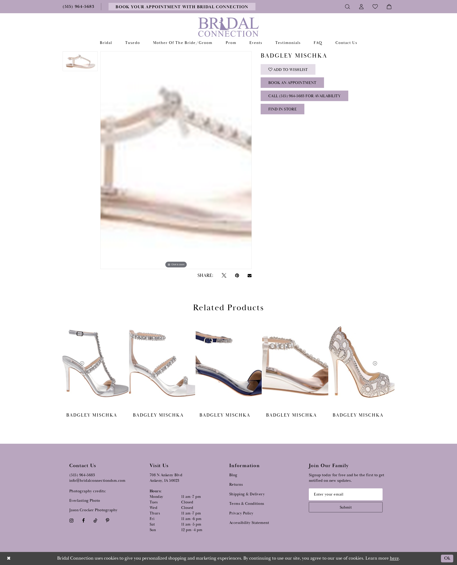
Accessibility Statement (249, 522)
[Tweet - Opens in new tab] (224, 275)
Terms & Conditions (246, 503)
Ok (447, 558)
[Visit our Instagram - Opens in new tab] (71, 521)
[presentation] (95, 363)
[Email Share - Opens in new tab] (249, 275)
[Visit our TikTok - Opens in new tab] (95, 521)
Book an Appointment (292, 82)
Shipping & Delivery (247, 494)
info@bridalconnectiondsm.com (97, 480)
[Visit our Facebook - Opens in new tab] (83, 521)
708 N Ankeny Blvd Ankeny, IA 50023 (166, 477)
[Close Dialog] (9, 558)
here (394, 558)
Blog (233, 475)
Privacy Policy (241, 513)
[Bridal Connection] (228, 27)
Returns (236, 484)
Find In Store (282, 109)
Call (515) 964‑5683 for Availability (304, 96)
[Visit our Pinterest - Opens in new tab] (107, 521)
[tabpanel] (80, 62)
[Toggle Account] (361, 6)
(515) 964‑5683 (82, 475)
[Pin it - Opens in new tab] (237, 275)
